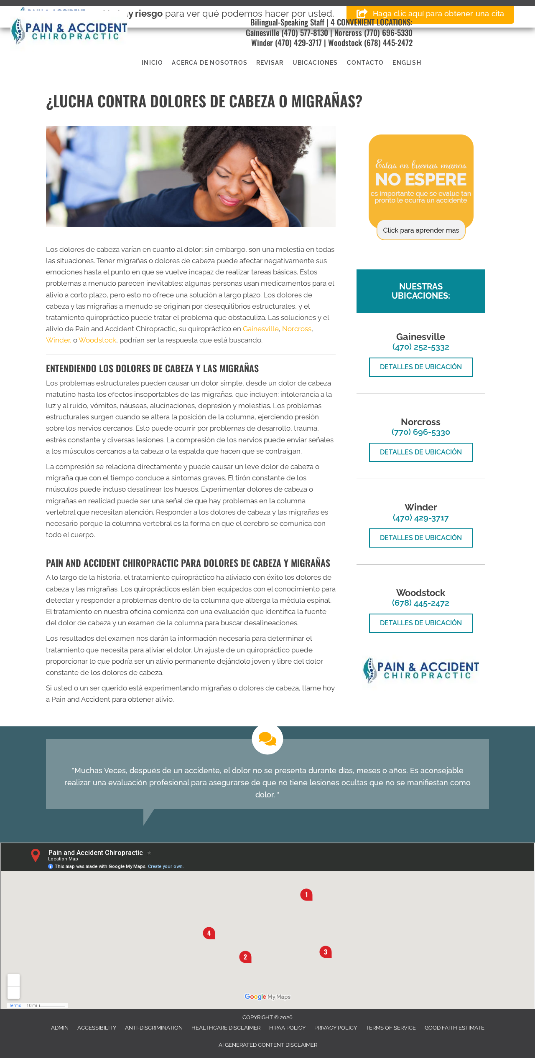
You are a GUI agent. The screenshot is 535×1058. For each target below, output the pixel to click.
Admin (60, 1028)
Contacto (365, 62)
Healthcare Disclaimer (225, 1028)
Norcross (348, 32)
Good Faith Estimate (454, 1028)
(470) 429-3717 (298, 42)
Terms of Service (391, 1028)
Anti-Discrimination (154, 1028)
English (406, 62)
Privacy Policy (335, 1028)
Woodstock (345, 42)
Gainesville (262, 32)
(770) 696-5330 (388, 32)
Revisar (269, 62)
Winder (262, 42)
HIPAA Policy (287, 1028)
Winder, (58, 340)
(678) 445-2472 (388, 42)
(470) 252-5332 (420, 347)
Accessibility (96, 1028)
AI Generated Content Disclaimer (268, 1045)
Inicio (152, 62)
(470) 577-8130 (303, 32)
